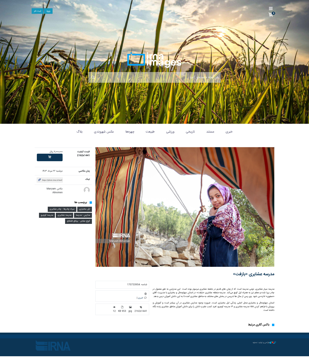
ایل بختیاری (84, 209)
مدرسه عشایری (64, 215)
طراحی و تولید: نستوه (261, 342)
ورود (48, 11)
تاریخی (190, 132)
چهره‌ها (129, 132)
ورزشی (170, 132)
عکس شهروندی (104, 132)
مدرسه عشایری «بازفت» (253, 274)
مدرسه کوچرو (47, 215)
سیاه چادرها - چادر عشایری (62, 209)
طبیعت (150, 132)
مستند (210, 132)
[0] (50, 157)
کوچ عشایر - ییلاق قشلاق (78, 221)
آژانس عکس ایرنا (154, 60)
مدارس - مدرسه (83, 215)
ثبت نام (37, 11)
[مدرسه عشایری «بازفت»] (184, 207)
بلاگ (80, 132)
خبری (229, 132)
